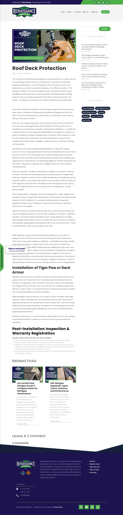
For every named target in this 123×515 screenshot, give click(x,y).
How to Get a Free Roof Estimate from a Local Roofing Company (94, 75)
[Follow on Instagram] (103, 2)
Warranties (87, 120)
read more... (22, 424)
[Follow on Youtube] (98, 2)
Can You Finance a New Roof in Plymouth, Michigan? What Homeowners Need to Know (93, 85)
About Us (85, 12)
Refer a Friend (94, 470)
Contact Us (105, 12)
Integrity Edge (57, 507)
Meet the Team (95, 464)
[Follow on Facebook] (94, 2)
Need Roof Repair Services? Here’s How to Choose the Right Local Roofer (94, 66)
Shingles (86, 116)
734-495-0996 (25, 495)
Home (63, 12)
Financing (78, 12)
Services (69, 12)
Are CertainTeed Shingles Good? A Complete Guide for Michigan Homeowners (27, 388)
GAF (74, 347)
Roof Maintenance (102, 108)
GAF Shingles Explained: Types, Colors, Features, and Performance (59, 387)
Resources (94, 12)
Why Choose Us (95, 467)
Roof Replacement (89, 112)
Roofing (27, 73)
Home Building (88, 108)
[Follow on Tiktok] (107, 2)
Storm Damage (97, 116)
